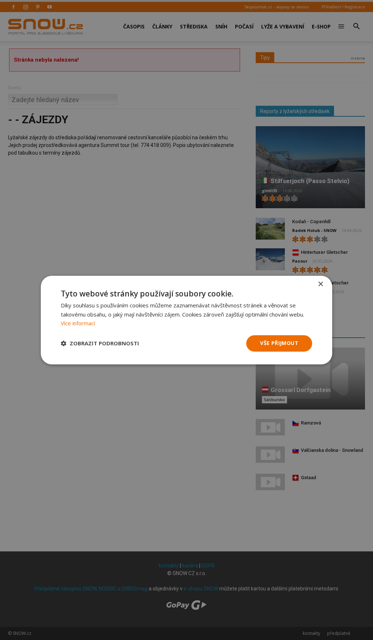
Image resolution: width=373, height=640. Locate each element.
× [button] (320, 284)
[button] (100, 343)
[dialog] (186, 320)
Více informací (78, 323)
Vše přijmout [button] (279, 343)
